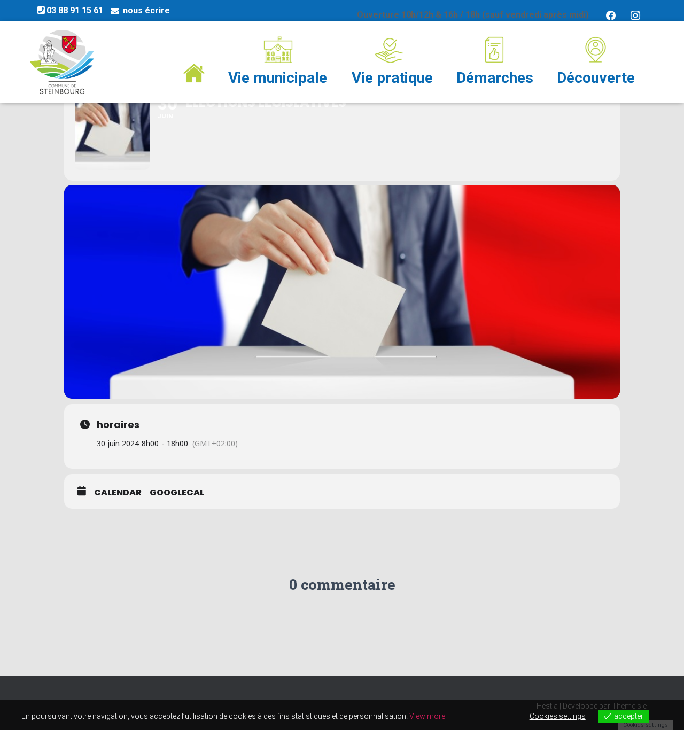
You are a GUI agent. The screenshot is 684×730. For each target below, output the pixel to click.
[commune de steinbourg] (62, 62)
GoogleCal (177, 492)
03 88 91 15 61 (74, 10)
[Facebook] (611, 15)
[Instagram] (635, 15)
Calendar (118, 492)
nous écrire (146, 10)
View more (427, 716)
